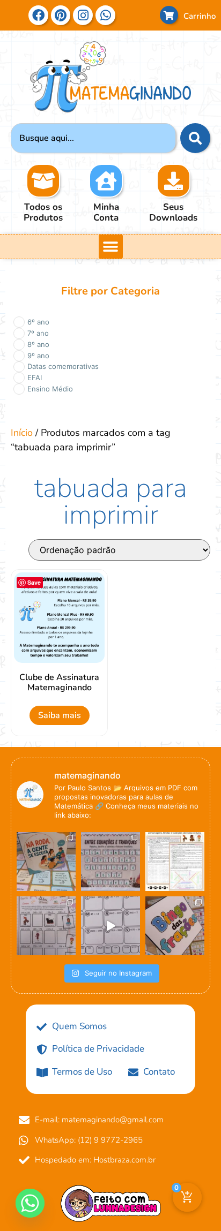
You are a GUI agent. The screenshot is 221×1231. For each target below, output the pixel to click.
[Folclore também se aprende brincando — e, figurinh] (46, 925)
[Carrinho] (169, 15)
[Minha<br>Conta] (106, 181)
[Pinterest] (61, 15)
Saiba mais (59, 715)
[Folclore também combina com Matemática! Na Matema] (110, 925)
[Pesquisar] (195, 138)
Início (22, 432)
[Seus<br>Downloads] (173, 181)
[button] (111, 247)
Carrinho (199, 16)
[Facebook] (38, 15)
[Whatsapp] (30, 1203)
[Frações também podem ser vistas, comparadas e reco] (174, 925)
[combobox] (93, 138)
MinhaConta (106, 212)
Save (34, 582)
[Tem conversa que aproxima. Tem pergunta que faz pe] (46, 861)
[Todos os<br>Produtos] (43, 181)
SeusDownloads (173, 212)
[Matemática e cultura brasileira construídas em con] (110, 861)
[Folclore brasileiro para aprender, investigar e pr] (174, 861)
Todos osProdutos (43, 212)
